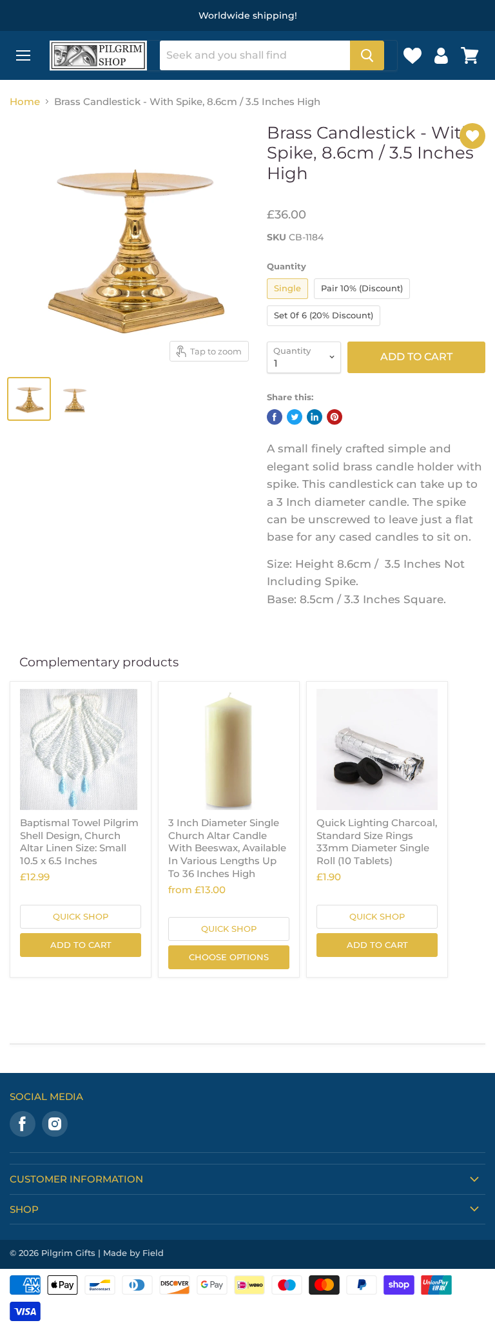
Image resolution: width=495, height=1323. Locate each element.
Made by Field (133, 1253)
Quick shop (80, 916)
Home (25, 101)
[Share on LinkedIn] (314, 417)
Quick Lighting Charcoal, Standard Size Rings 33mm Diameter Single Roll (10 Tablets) (376, 841)
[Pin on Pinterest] (334, 417)
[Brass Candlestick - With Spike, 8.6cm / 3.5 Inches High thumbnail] (29, 399)
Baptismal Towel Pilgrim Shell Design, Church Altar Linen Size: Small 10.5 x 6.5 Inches (79, 841)
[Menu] (23, 55)
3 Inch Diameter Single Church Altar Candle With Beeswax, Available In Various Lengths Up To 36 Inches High (227, 848)
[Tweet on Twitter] (294, 417)
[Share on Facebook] (274, 417)
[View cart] (469, 55)
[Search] (367, 55)
